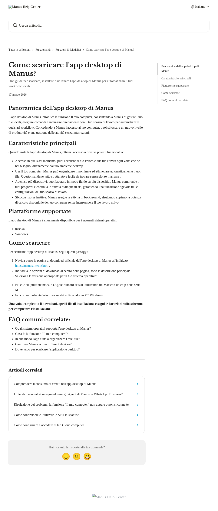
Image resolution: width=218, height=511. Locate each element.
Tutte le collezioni (19, 49)
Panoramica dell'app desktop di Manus (180, 69)
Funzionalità (43, 49)
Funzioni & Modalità (68, 49)
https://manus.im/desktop (31, 265)
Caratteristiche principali (176, 78)
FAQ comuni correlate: (175, 100)
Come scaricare (170, 93)
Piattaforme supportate (175, 85)
